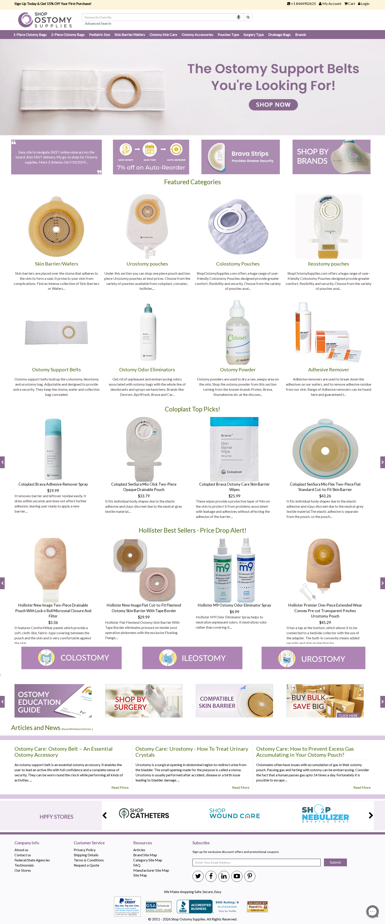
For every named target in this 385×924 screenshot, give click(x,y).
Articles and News (52, 727)
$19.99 (53, 490)
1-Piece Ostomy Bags (30, 34)
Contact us (22, 855)
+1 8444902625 (303, 3)
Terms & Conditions (89, 860)
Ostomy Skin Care (163, 34)
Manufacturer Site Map (151, 870)
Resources (142, 843)
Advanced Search (98, 23)
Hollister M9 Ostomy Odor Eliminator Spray (234, 605)
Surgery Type (254, 34)
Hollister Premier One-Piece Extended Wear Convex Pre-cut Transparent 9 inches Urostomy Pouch (325, 610)
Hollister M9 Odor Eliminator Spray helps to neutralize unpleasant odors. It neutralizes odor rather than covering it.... (231, 622)
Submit (335, 862)
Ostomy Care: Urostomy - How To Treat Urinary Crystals (191, 751)
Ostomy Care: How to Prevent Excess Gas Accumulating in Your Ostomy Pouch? (305, 751)
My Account (331, 3)
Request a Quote (86, 865)
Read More (120, 787)
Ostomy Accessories (197, 34)
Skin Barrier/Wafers (130, 34)
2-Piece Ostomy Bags (68, 34)
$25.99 (234, 496)
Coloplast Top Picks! (192, 409)
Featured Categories (192, 181)
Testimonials (24, 865)
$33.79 (144, 496)
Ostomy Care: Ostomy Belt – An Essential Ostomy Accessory (63, 751)
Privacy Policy (85, 850)
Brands (300, 34)
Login (365, 3)
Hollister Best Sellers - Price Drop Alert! (192, 530)
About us (21, 850)
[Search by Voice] (238, 17)
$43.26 (325, 496)
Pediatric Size (99, 34)
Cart (351, 3)
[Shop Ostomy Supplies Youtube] (236, 876)
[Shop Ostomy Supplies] (44, 19)
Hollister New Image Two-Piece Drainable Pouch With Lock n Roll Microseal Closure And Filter (53, 610)
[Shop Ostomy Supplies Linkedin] (223, 876)
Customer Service (89, 843)
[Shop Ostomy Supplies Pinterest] (249, 876)
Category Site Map (147, 860)
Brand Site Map (145, 855)
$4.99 (234, 611)
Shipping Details (86, 855)
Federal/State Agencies (32, 860)
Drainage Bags (279, 34)
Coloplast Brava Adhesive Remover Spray (53, 484)
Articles (139, 850)
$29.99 (144, 617)
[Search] (248, 17)
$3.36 (53, 622)
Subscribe (201, 843)
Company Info (26, 843)
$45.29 (325, 622)
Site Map (140, 875)
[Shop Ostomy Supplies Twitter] (198, 876)
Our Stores (22, 870)
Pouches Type (228, 34)
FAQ (136, 865)
